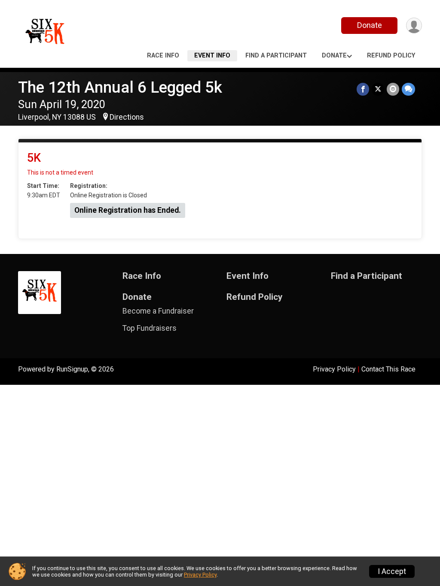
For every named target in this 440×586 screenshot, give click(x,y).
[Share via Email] (393, 89)
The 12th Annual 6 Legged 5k (120, 87)
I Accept (392, 571)
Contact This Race (388, 369)
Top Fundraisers (149, 328)
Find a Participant (276, 55)
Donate (369, 25)
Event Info (212, 55)
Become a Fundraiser (158, 311)
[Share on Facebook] (363, 89)
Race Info (163, 55)
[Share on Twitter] (378, 89)
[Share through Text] (408, 89)
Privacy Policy (334, 369)
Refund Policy (391, 55)
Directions (127, 117)
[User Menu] (414, 25)
